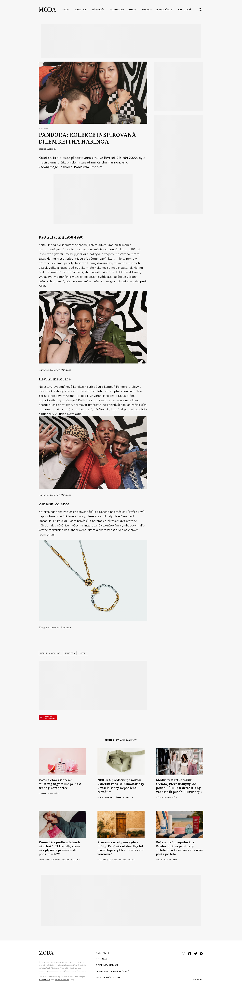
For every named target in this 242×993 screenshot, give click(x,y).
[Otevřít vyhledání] (200, 10)
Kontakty (102, 952)
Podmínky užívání (107, 965)
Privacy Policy (44, 979)
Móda (66, 9)
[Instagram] (183, 954)
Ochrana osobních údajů (112, 971)
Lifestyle (81, 9)
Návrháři (98, 9)
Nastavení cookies (108, 977)
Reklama (101, 959)
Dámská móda (170, 797)
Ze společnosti (165, 9)
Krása (146, 9)
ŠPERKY (83, 653)
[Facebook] (189, 954)
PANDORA (70, 653)
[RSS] (201, 954)
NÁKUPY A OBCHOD (50, 653)
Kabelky (129, 797)
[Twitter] (195, 954)
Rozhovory (117, 9)
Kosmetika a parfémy (49, 793)
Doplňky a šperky (47, 149)
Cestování (184, 9)
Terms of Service (62, 979)
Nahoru (198, 979)
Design (132, 9)
